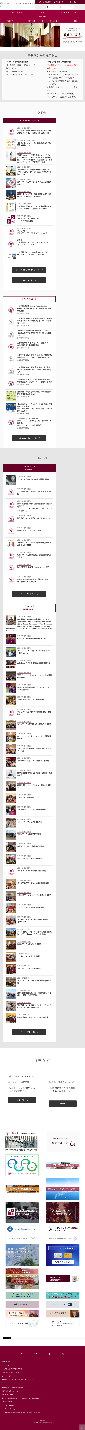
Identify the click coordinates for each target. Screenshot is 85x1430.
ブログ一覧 (61, 1103)
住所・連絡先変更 (45, 2)
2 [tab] (41, 49)
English (74, 2)
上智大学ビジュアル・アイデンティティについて (17, 1379)
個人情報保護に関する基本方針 (12, 1369)
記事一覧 (20, 1100)
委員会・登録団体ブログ (61, 1082)
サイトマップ (6, 1376)
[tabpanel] (42, 35)
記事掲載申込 (58, 2)
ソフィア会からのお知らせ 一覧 (27, 270)
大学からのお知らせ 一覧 (27, 438)
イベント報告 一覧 (27, 1032)
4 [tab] (47, 49)
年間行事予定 (27, 280)
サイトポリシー (7, 1365)
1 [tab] (37, 49)
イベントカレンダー (27, 594)
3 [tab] (44, 49)
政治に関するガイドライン (10, 1372)
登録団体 (42, 17)
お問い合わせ (6, 1362)
